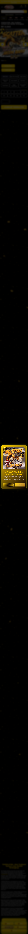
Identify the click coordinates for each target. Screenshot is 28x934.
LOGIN (8, 484)
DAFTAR (20, 484)
